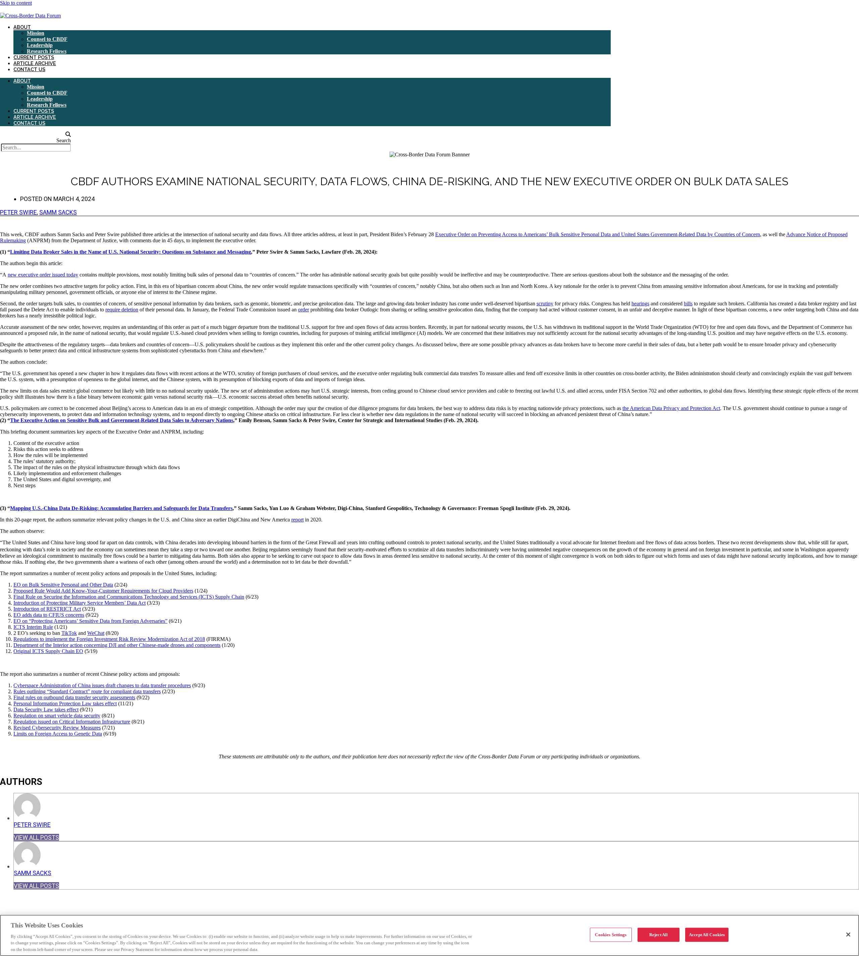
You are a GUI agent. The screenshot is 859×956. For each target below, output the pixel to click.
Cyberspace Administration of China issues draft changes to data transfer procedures (102, 685)
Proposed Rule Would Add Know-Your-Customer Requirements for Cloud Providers (103, 591)
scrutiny (545, 303)
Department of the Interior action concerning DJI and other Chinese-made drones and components (116, 645)
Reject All (658, 934)
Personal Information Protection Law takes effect (65, 703)
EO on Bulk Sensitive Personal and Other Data (63, 585)
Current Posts (33, 57)
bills (688, 303)
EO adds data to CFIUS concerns (48, 615)
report (297, 519)
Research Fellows (46, 51)
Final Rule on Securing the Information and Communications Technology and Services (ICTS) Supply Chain (128, 597)
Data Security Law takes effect (46, 709)
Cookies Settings (610, 934)
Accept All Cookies (707, 934)
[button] (35, 135)
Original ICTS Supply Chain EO (48, 651)
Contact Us (29, 69)
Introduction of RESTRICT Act (47, 609)
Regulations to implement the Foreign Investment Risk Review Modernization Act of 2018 (109, 639)
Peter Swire (18, 212)
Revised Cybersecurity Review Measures (57, 728)
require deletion (121, 309)
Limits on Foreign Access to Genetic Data (57, 734)
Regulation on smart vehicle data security (56, 715)
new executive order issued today (43, 275)
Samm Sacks (58, 212)
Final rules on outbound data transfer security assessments (74, 697)
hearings (640, 303)
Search (63, 140)
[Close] (848, 934)
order (303, 309)
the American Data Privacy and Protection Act (671, 408)
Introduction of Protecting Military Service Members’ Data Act (79, 603)
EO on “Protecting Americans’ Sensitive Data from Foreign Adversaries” (90, 621)
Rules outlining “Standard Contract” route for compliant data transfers (87, 691)
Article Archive (34, 63)
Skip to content (16, 3)
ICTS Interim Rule (33, 627)
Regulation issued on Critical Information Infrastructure (71, 721)
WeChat (95, 633)
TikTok (69, 633)
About (22, 27)
